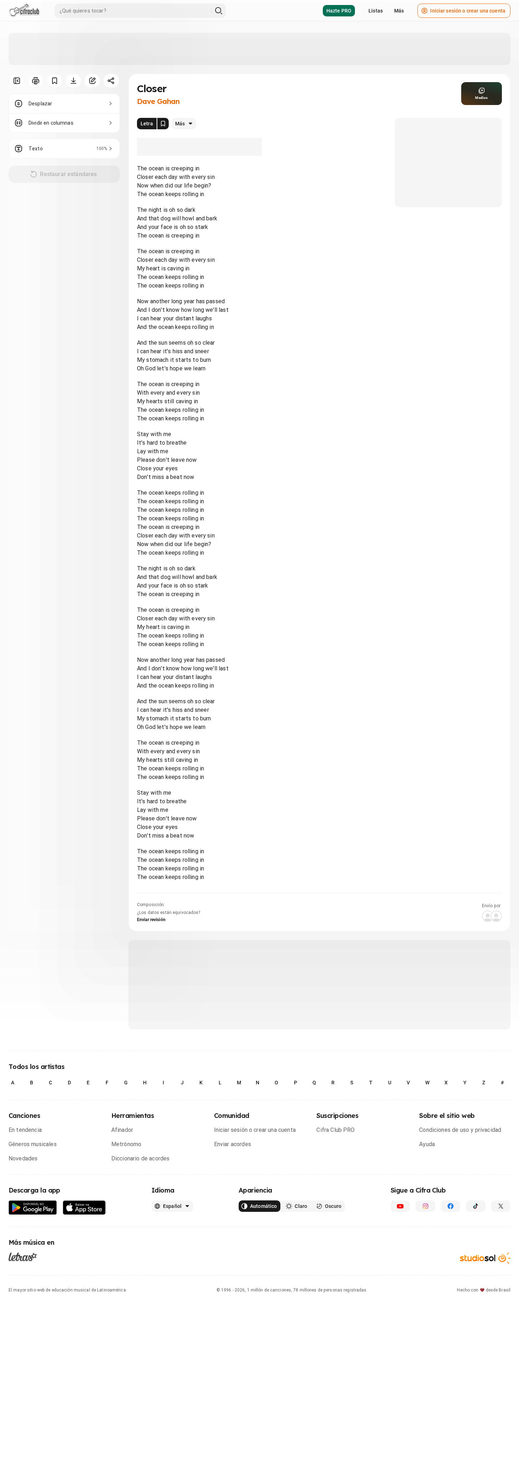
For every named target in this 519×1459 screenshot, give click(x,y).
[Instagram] (425, 1206)
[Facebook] (450, 1206)
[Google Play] (33, 1207)
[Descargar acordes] (73, 81)
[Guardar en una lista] (54, 81)
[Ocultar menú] (17, 81)
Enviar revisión (151, 919)
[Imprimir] (35, 81)
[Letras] (23, 1257)
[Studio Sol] (485, 1258)
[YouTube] (400, 1206)
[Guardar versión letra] (163, 123)
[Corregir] (92, 81)
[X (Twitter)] (500, 1206)
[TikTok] (475, 1206)
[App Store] (84, 1207)
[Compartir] (111, 81)
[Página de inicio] (24, 10)
